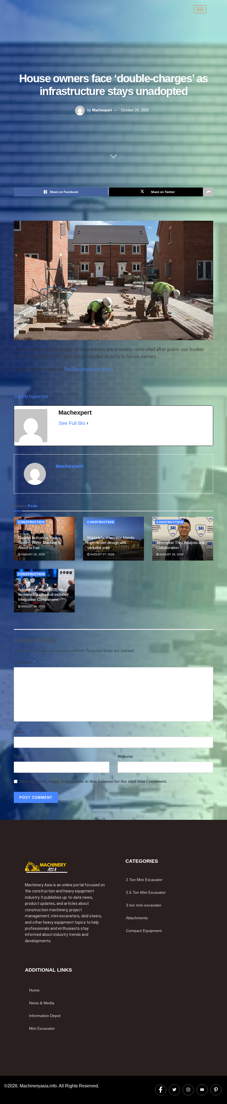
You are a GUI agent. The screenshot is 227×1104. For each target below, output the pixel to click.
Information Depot (45, 1015)
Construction (31, 522)
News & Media (41, 1003)
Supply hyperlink (31, 396)
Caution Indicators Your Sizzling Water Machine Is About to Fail (39, 542)
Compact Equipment (144, 930)
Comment (25, 662)
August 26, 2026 (171, 554)
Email (21, 756)
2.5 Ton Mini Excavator (146, 892)
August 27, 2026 (102, 554)
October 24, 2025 (135, 110)
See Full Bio (71, 423)
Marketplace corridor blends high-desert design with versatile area (110, 542)
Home (34, 990)
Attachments (137, 918)
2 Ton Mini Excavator (144, 879)
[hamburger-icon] (200, 9)
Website (125, 756)
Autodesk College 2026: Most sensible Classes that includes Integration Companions (43, 594)
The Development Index (88, 369)
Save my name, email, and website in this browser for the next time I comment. (93, 781)
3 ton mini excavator (143, 905)
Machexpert (102, 110)
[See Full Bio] (87, 423)
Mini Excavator (42, 1028)
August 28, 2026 (32, 554)
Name (21, 731)
